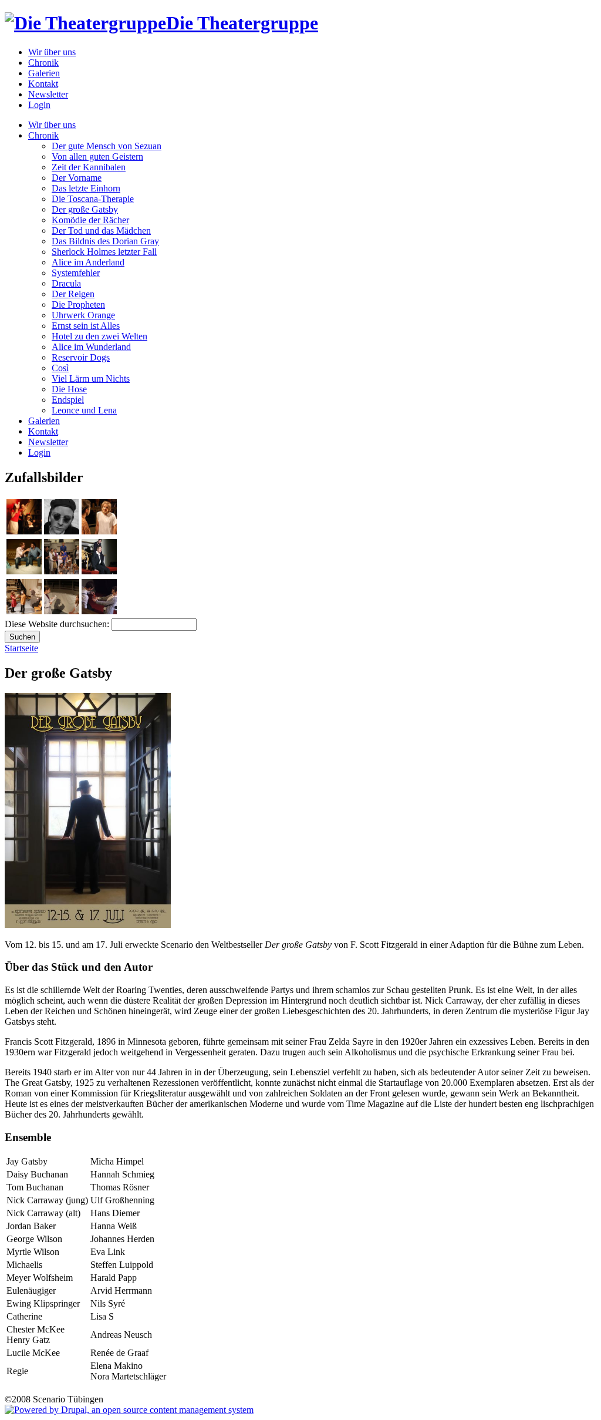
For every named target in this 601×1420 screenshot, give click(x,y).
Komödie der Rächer (90, 220)
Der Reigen (73, 294)
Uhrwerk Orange (83, 315)
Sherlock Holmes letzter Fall (104, 252)
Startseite (21, 648)
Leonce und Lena (84, 410)
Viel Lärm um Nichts (91, 378)
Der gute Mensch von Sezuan (106, 146)
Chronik (43, 63)
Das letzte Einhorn (86, 188)
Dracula (66, 283)
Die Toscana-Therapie (93, 199)
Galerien (44, 73)
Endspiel (68, 400)
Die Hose (69, 389)
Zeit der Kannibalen (89, 167)
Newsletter (48, 94)
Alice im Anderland (88, 262)
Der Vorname (77, 178)
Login (39, 105)
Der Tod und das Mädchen (101, 230)
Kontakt (43, 84)
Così (60, 368)
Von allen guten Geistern (97, 156)
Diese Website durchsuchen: (58, 624)
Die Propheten (78, 304)
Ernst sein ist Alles (86, 326)
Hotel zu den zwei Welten (99, 336)
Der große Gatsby (85, 209)
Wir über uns (52, 52)
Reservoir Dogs (81, 357)
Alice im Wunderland (91, 347)
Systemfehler (76, 273)
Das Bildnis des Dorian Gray (105, 241)
